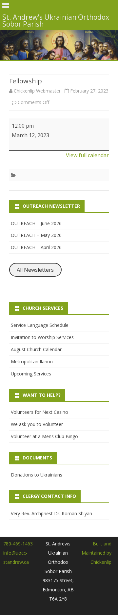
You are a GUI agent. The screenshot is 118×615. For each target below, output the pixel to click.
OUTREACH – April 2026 (36, 247)
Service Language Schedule (40, 325)
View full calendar (87, 155)
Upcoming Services (31, 374)
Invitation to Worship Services (42, 337)
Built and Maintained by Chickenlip (96, 553)
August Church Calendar (36, 349)
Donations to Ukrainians (36, 475)
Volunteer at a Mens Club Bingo (44, 436)
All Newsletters (35, 269)
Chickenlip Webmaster (37, 91)
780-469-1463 (18, 544)
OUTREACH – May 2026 (36, 235)
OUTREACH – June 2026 (36, 223)
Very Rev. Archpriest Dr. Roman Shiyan (51, 513)
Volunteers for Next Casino (39, 412)
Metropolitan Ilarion (32, 361)
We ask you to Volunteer (37, 424)
